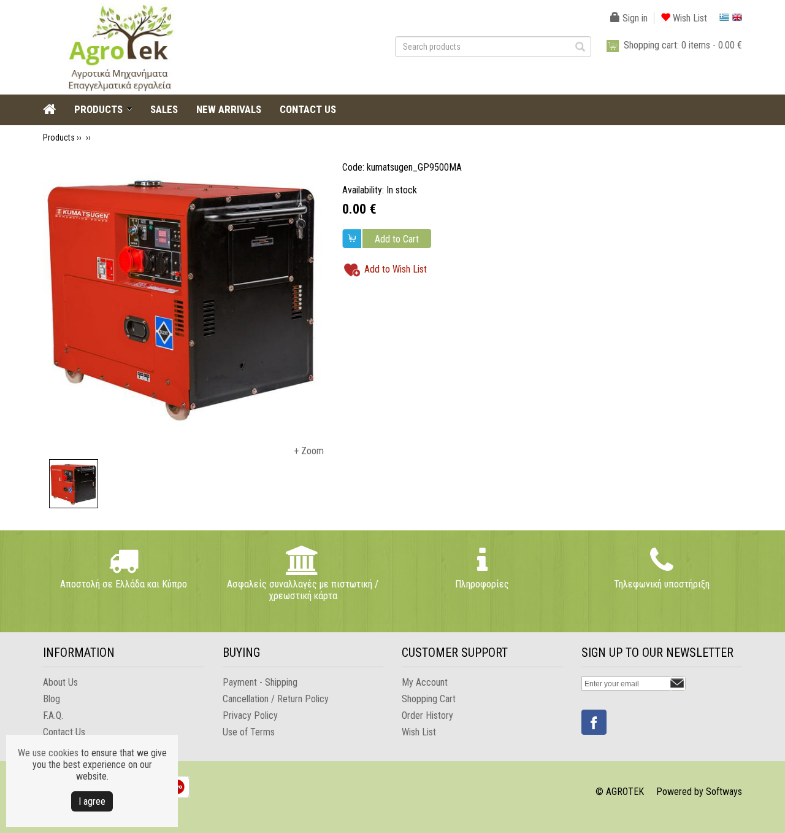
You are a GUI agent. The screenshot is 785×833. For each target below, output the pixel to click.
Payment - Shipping (260, 682)
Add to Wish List (395, 269)
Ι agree (91, 801)
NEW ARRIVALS (228, 109)
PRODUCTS (98, 109)
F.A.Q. (53, 715)
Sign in (634, 18)
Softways (724, 791)
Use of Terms (249, 732)
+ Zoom (309, 451)
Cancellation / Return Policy (276, 699)
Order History (427, 715)
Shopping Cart (429, 699)
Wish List (688, 18)
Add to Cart (397, 239)
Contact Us (64, 732)
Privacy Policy (250, 715)
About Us (60, 682)
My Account (425, 682)
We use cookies (48, 753)
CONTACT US (308, 109)
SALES (164, 109)
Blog (51, 699)
